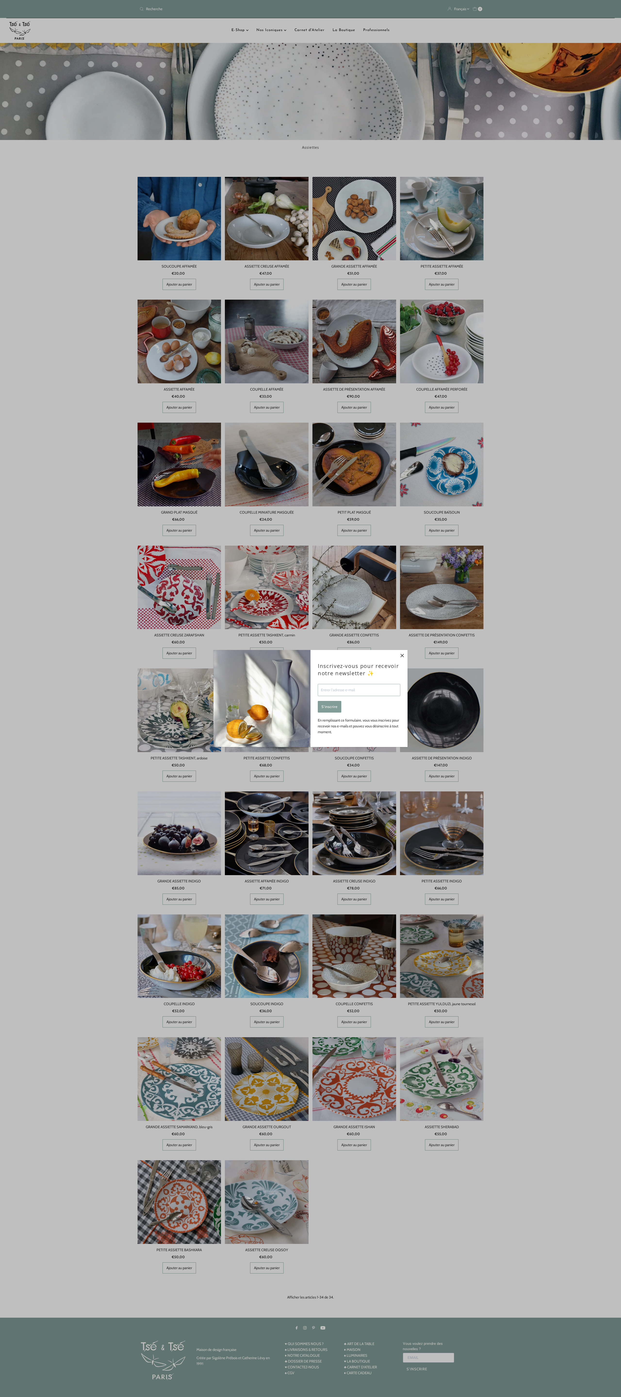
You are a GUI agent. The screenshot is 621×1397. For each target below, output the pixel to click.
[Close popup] (402, 655)
